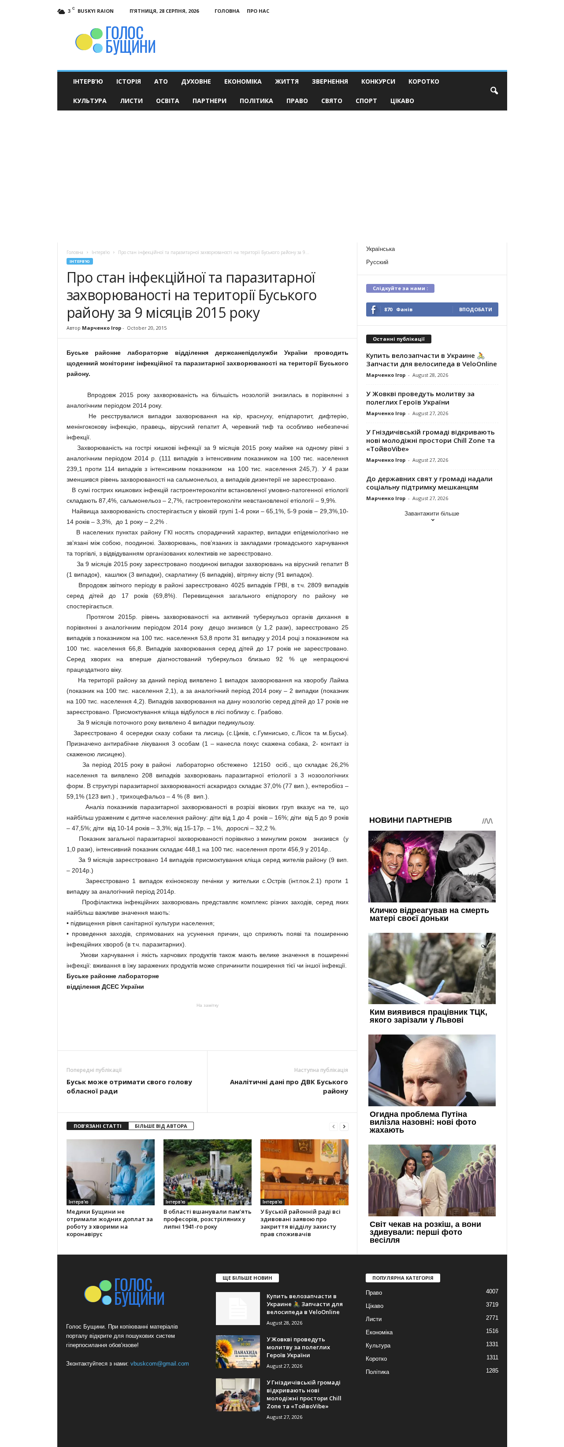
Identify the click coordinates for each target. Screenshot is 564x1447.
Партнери (209, 100)
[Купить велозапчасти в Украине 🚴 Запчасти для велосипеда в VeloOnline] (238, 1308)
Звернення (330, 81)
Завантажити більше (431, 513)
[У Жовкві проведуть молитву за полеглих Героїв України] (238, 1351)
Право (297, 100)
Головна (227, 10)
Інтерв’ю (88, 81)
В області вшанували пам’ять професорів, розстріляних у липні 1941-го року (207, 1219)
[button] (494, 91)
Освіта (167, 100)
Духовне (196, 81)
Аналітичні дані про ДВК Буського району (289, 1086)
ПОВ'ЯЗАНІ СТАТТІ (98, 1126)
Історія (128, 81)
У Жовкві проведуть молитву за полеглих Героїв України (420, 397)
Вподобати (475, 309)
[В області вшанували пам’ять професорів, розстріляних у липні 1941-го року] (207, 1172)
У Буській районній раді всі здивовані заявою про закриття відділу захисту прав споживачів (300, 1223)
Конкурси (378, 81)
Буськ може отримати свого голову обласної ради (129, 1086)
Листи (131, 100)
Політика (256, 100)
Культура (90, 100)
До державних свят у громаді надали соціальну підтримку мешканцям (429, 482)
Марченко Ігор (101, 327)
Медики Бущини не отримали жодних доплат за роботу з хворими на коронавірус (110, 1223)
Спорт (366, 100)
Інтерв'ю (80, 261)
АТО (161, 81)
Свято (331, 100)
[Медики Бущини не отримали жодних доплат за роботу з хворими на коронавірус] (111, 1172)
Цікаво (402, 100)
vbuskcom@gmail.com (159, 1363)
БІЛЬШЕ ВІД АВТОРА (161, 1126)
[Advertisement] (282, 176)
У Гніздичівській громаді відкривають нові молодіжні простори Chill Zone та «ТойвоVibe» (430, 440)
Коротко (423, 81)
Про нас (258, 10)
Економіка (243, 81)
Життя (287, 81)
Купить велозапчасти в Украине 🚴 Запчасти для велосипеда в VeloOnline (431, 359)
